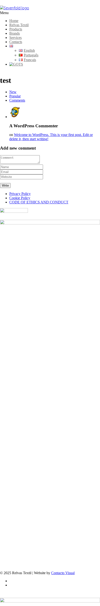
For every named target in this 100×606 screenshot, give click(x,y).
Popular (15, 96)
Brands (14, 33)
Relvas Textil (19, 25)
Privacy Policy (20, 194)
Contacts (15, 42)
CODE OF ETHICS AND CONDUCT (38, 202)
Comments (17, 100)
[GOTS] (16, 64)
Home (13, 21)
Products (15, 29)
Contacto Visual (63, 573)
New (13, 92)
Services (15, 38)
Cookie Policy (19, 198)
